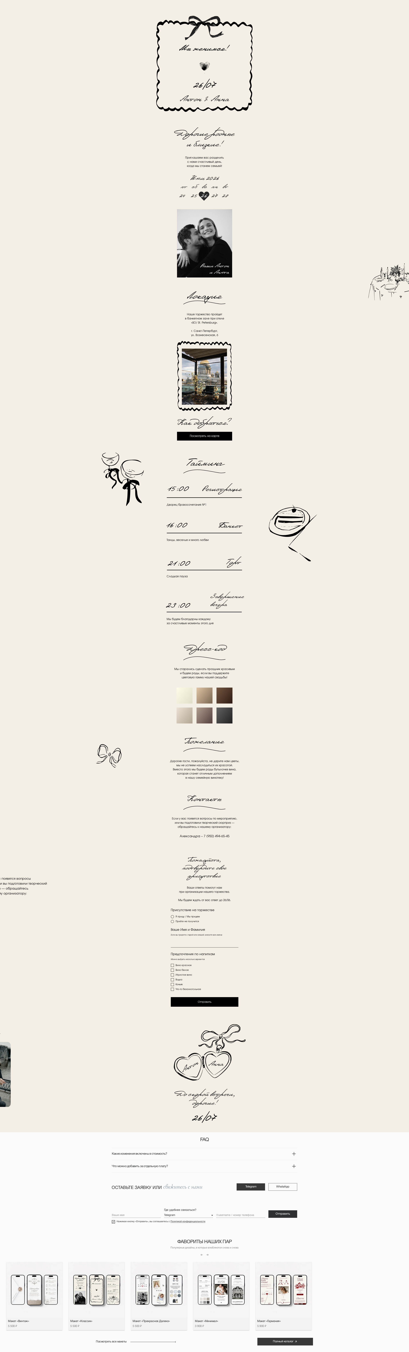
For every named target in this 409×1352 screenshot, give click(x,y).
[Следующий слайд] (207, 1254)
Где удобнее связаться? (180, 1210)
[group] (34, 1296)
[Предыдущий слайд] (201, 1254)
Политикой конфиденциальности (187, 1222)
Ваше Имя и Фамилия (188, 929)
